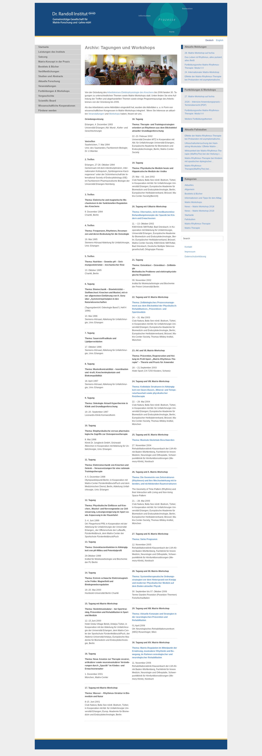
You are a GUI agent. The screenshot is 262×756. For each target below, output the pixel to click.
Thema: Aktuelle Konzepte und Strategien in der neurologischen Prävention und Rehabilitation (154, 617)
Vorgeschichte (46, 96)
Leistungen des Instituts (51, 51)
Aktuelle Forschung (49, 81)
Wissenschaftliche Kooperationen (56, 105)
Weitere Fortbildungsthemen (198, 119)
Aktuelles (189, 185)
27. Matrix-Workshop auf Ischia (199, 96)
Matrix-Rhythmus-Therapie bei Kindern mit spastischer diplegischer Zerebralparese (203, 160)
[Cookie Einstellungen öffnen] (8, 751)
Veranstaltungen (47, 86)
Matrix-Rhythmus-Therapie (197, 223)
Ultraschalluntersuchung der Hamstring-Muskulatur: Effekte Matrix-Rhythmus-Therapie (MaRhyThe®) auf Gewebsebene (203, 145)
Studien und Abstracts (50, 76)
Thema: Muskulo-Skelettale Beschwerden (153, 440)
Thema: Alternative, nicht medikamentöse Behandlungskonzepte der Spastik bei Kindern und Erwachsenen (153, 215)
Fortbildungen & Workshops (54, 91)
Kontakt (188, 247)
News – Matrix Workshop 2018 (199, 206)
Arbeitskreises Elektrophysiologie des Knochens (130, 92)
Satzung (42, 56)
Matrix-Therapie (192, 228)
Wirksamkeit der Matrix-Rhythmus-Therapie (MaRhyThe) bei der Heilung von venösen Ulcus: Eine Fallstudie (203, 152)
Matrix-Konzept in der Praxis (54, 61)
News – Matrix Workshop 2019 (199, 211)
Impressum (190, 251)
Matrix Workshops (193, 202)
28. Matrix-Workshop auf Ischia (199, 53)
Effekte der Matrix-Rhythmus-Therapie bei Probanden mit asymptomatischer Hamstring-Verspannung (203, 78)
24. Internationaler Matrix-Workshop (202, 72)
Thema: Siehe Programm (144, 539)
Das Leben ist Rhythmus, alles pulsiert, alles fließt (203, 59)
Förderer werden (47, 110)
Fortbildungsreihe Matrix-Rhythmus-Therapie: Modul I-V (202, 66)
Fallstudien (190, 219)
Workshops (114, 114)
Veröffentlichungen (48, 71)
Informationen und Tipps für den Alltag (203, 198)
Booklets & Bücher (48, 66)
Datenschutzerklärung (195, 256)
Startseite (43, 47)
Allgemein (189, 189)
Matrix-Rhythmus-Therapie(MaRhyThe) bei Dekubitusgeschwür (197, 167)
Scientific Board (47, 100)
